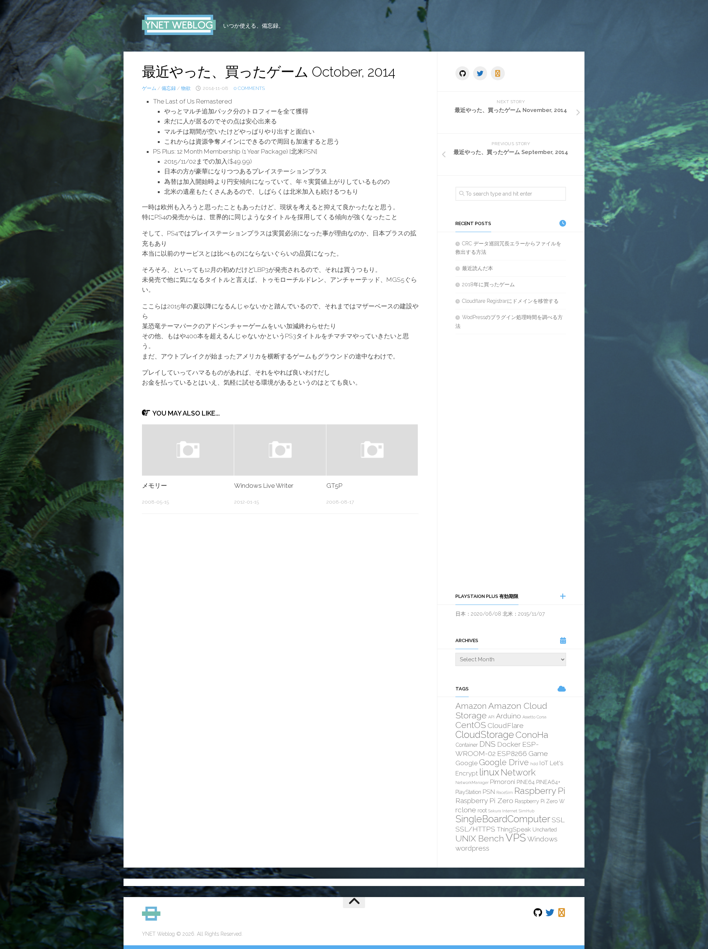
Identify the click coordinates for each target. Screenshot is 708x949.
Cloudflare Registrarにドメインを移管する (510, 301)
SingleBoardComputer (502, 818)
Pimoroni (502, 781)
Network (518, 772)
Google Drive (504, 762)
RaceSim (504, 792)
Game (538, 753)
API (491, 717)
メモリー (154, 485)
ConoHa (532, 734)
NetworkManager (472, 782)
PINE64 (526, 782)
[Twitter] (480, 73)
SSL (558, 820)
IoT (543, 763)
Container (466, 745)
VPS (516, 837)
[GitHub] (462, 73)
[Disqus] (280, 621)
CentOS (470, 725)
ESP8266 (512, 753)
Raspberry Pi (539, 790)
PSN (489, 791)
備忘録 (169, 88)
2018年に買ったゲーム (488, 284)
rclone (465, 810)
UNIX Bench (479, 838)
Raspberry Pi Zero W (540, 801)
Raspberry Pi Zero (484, 800)
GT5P (334, 485)
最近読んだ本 (477, 268)
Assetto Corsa (534, 717)
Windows (542, 839)
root (482, 810)
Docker (509, 744)
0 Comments (249, 88)
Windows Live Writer (264, 485)
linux (489, 772)
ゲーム (149, 88)
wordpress (472, 848)
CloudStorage (484, 734)
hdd (534, 763)
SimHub (526, 811)
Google (466, 763)
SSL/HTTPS (475, 829)
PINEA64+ (548, 782)
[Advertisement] (510, 463)
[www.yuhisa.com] (498, 73)
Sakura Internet (502, 811)
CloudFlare (505, 725)
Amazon (471, 706)
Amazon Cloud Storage (501, 710)
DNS (487, 744)
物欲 (186, 88)
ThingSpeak (514, 829)
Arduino (508, 716)
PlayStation (468, 792)
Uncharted (544, 829)
